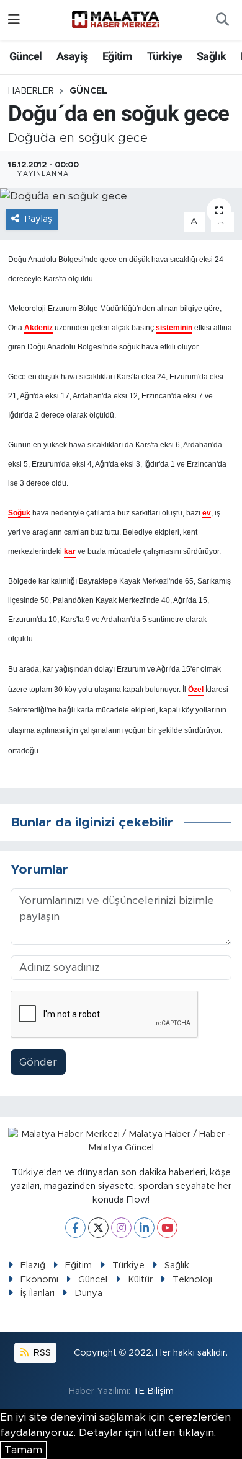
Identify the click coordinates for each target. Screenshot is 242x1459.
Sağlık (211, 56)
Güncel (25, 56)
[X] (98, 1227)
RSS (41, 1352)
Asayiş (71, 56)
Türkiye (164, 56)
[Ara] (222, 20)
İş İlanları (37, 1293)
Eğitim (117, 56)
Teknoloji (192, 1279)
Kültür (140, 1279)
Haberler (31, 91)
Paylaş (38, 219)
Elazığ (32, 1265)
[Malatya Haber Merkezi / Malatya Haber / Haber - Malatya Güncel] (115, 20)
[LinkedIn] (144, 1227)
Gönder (38, 1062)
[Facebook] (75, 1227)
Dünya (88, 1293)
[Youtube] (167, 1227)
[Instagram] (121, 1227)
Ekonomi (39, 1279)
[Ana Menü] (14, 20)
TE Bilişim (153, 1391)
